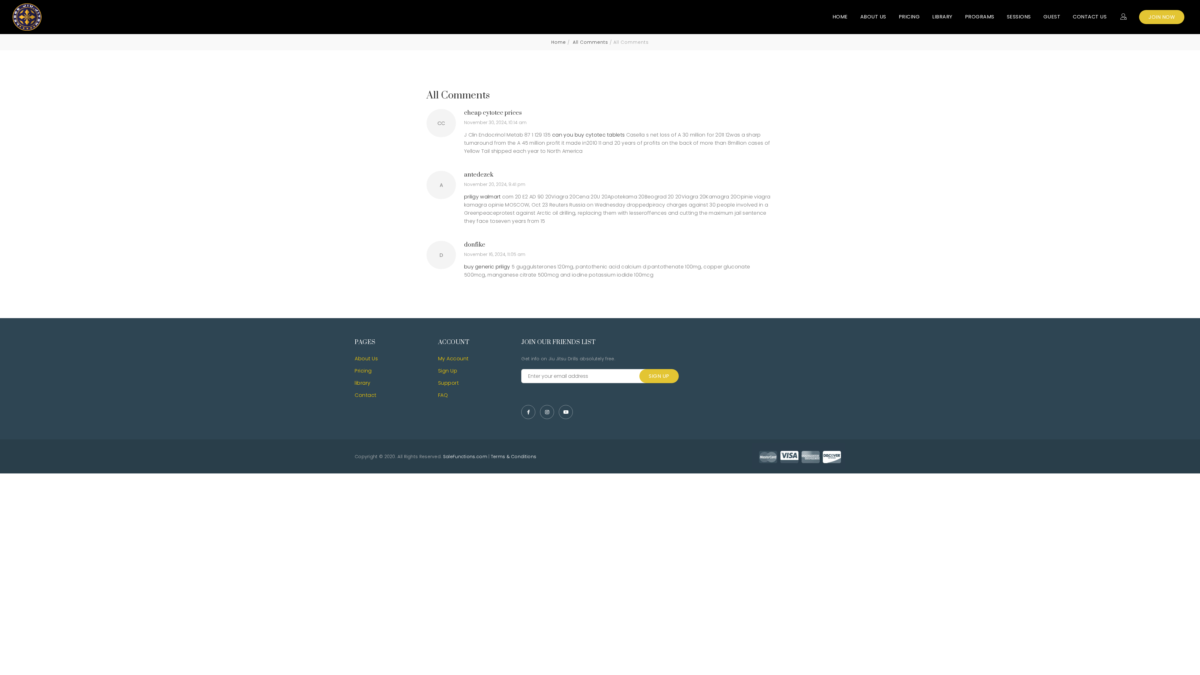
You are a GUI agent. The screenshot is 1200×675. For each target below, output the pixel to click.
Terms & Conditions (513, 456)
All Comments (589, 42)
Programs (979, 16)
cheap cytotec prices (493, 113)
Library (942, 16)
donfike (474, 245)
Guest (1052, 16)
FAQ (443, 395)
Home (840, 16)
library (363, 383)
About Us (873, 16)
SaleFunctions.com (465, 456)
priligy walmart (482, 196)
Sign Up (448, 370)
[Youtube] (566, 412)
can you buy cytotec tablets (588, 134)
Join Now (1161, 17)
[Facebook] (528, 412)
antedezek (478, 175)
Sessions (1019, 16)
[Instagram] (547, 412)
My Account (453, 358)
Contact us (1090, 16)
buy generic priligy (487, 266)
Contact (366, 395)
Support (448, 383)
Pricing (909, 16)
